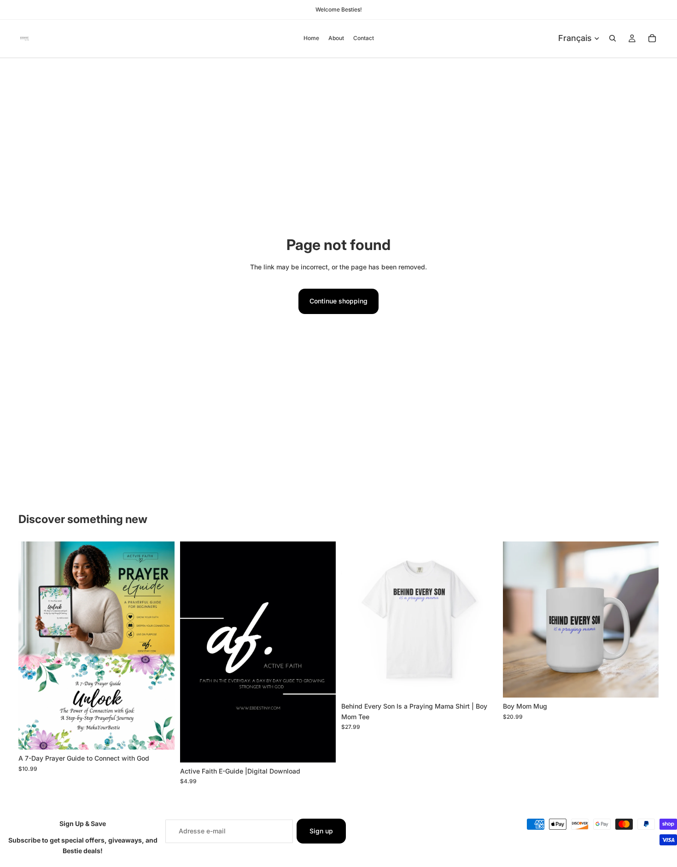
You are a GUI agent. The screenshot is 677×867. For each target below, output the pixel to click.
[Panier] (652, 38)
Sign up (321, 831)
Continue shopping (338, 301)
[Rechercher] (612, 38)
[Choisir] (483, 683)
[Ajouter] (160, 735)
